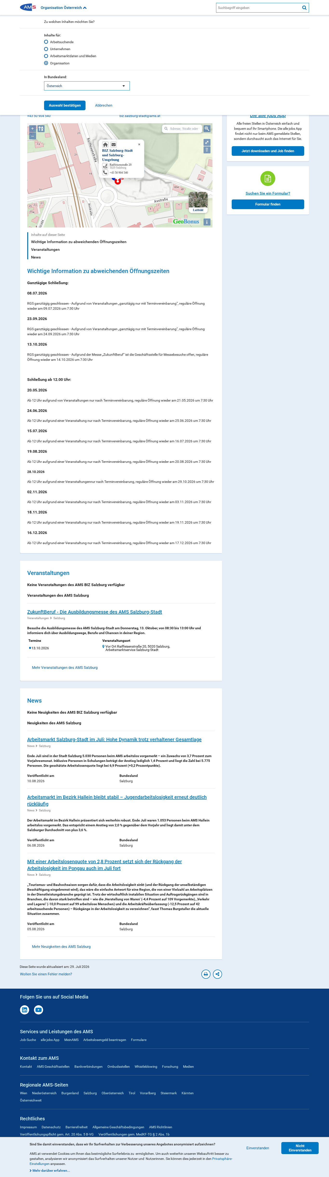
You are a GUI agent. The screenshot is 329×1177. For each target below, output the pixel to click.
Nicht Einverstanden (300, 1148)
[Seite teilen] (217, 974)
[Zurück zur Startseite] (29, 7)
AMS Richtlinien (160, 1127)
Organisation (60, 63)
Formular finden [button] (267, 204)
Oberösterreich (113, 1093)
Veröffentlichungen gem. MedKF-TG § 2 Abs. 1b (134, 1134)
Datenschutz (51, 1127)
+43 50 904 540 (39, 116)
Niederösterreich (44, 1093)
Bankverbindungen (88, 1066)
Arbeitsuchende (61, 42)
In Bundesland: (55, 77)
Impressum (28, 1127)
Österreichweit (31, 1100)
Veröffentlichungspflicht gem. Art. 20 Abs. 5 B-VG (57, 1134)
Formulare (138, 1040)
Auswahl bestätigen (65, 105)
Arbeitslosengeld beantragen (104, 1040)
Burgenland (70, 1093)
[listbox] (87, 86)
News (36, 257)
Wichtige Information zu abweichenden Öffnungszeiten (78, 242)
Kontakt (26, 1066)
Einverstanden (257, 1148)
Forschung (170, 1066)
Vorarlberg (148, 1093)
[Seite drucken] (206, 974)
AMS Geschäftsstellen (53, 1066)
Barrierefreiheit (77, 1127)
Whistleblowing (146, 1066)
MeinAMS (71, 1040)
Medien (188, 1066)
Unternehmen (60, 49)
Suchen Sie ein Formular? (268, 193)
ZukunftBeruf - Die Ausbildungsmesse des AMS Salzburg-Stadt (94, 612)
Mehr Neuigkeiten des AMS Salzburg (61, 946)
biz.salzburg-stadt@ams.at (139, 116)
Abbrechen (103, 105)
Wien (23, 1093)
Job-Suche (28, 1040)
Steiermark (169, 1093)
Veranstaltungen (45, 249)
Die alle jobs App (268, 115)
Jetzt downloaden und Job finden (268, 151)
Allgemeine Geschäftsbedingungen (118, 1127)
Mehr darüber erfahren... (51, 1170)
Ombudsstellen (118, 1066)
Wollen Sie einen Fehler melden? (46, 974)
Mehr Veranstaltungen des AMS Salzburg (65, 667)
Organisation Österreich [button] (62, 7)
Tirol (132, 1093)
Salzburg (59, 618)
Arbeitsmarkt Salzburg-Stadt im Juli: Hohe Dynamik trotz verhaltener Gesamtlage (114, 739)
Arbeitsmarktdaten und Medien (73, 56)
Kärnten (188, 1093)
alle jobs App (50, 1040)
